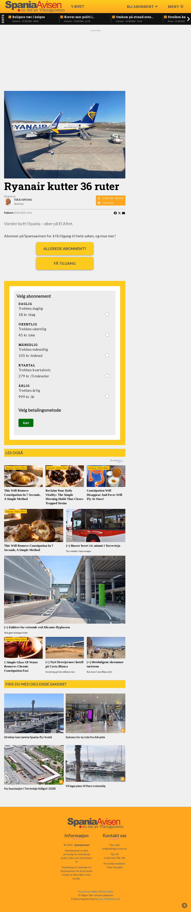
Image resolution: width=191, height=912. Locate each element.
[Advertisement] (95, 60)
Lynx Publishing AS (109, 898)
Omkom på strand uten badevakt (133, 17)
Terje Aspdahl (114, 867)
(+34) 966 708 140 (113, 198)
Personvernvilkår (87, 891)
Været (77, 6)
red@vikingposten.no (114, 848)
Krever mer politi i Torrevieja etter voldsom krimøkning (83, 17)
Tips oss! (108, 203)
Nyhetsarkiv (106, 891)
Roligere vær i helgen (28, 17)
